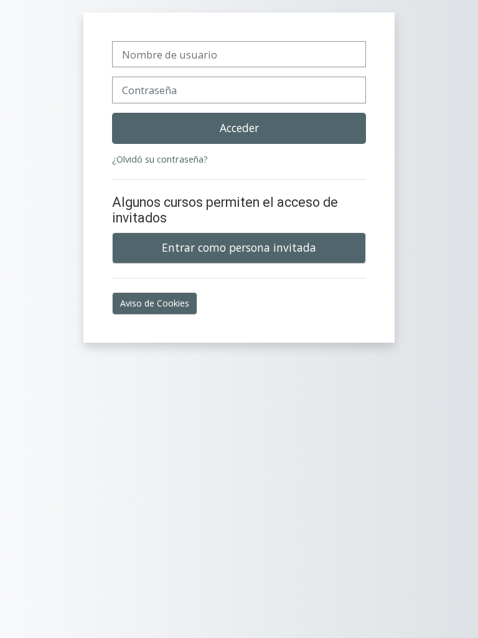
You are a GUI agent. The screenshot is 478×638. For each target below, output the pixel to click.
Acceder (239, 127)
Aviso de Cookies (154, 303)
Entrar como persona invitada (239, 247)
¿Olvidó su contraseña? (160, 159)
